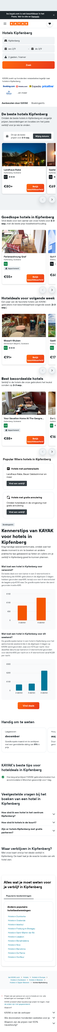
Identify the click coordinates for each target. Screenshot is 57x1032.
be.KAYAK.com (14, 977)
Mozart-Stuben (12, 340)
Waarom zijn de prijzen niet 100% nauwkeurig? (21, 1023)
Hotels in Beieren (36, 980)
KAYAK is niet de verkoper (17, 1012)
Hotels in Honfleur (16, 957)
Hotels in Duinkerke (17, 916)
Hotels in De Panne (16, 953)
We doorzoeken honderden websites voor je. (27, 1017)
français (35, 16)
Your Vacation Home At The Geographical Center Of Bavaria (24, 418)
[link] (17, 483)
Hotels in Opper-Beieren (19, 982)
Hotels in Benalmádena (18, 940)
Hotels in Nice (14, 945)
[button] (54, 15)
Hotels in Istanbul (15, 924)
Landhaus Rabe (12, 169)
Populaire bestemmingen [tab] (18, 895)
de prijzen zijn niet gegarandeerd (17, 1004)
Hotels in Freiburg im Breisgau (21, 928)
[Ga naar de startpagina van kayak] (19, 23)
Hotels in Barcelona (16, 949)
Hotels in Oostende (16, 920)
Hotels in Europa (38, 977)
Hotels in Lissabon (16, 936)
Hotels (25, 977)
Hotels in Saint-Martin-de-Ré (21, 932)
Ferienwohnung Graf (15, 256)
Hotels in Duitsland (18, 980)
